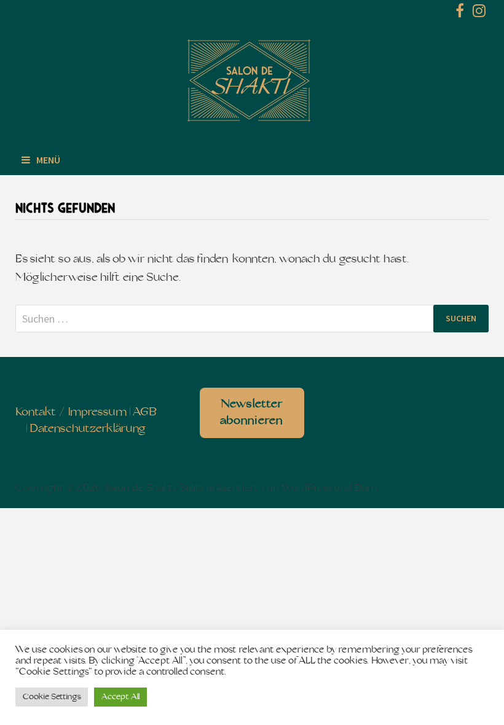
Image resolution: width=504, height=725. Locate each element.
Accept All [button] (120, 697)
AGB (145, 412)
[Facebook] (461, 13)
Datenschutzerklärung (88, 429)
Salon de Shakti (139, 488)
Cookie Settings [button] (52, 697)
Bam (366, 488)
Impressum (97, 412)
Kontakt (36, 412)
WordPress (307, 488)
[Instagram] (479, 13)
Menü (48, 160)
